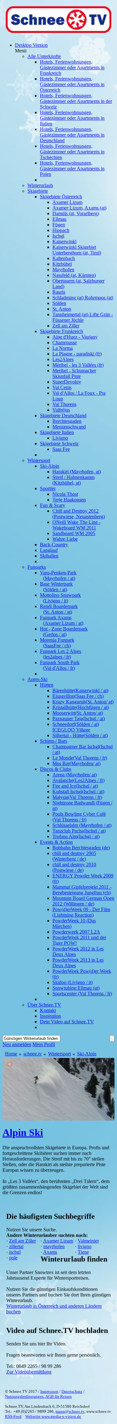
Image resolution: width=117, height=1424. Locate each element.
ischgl (15, 1252)
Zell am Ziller (22, 1240)
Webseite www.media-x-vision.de (53, 1416)
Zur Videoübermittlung (28, 1371)
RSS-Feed (13, 1416)
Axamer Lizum (58, 1240)
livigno (84, 1246)
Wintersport (59, 1053)
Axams (50, 1252)
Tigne (83, 1252)
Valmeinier (88, 1240)
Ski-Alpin (86, 1053)
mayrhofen (54, 1246)
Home (11, 1053)
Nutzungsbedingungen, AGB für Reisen (38, 1396)
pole (13, 1257)
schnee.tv (32, 1053)
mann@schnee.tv (70, 1411)
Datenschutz (71, 1391)
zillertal (16, 1246)
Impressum (49, 1391)
